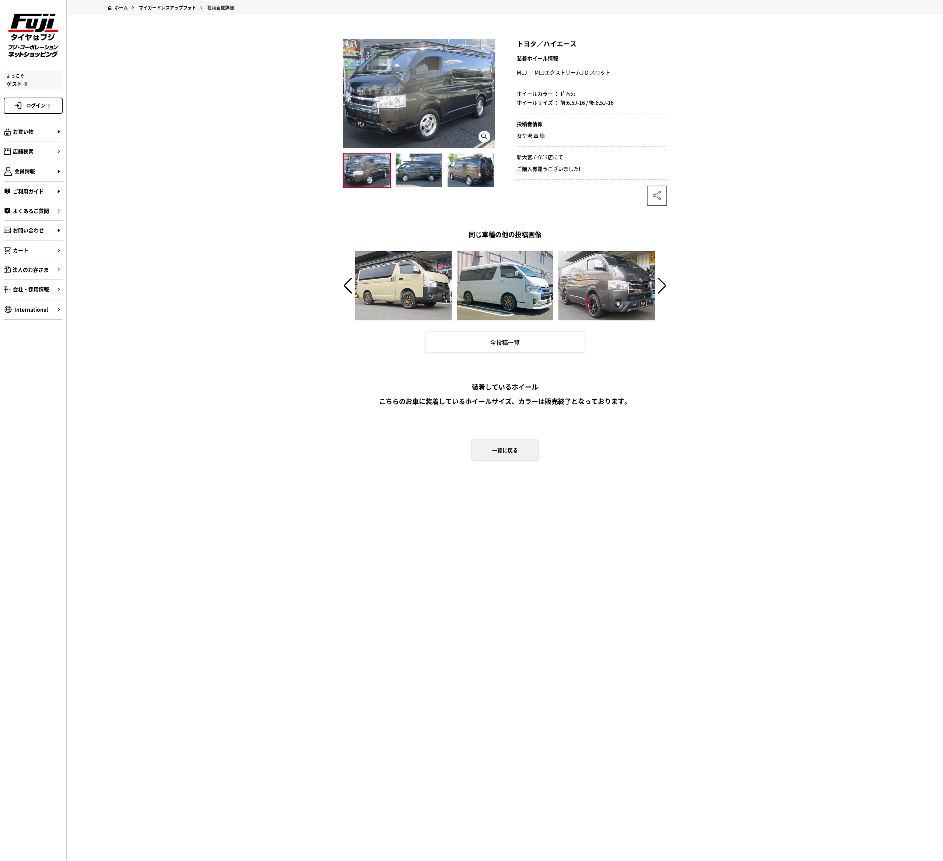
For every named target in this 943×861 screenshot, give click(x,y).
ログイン (35, 105)
